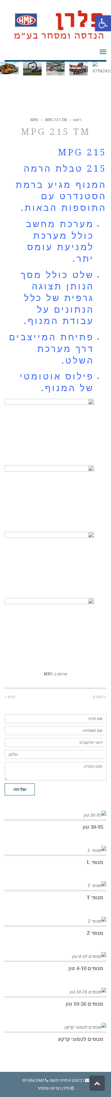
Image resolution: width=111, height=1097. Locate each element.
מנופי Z (95, 933)
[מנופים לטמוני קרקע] (55, 1027)
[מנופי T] (55, 885)
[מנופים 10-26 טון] (55, 992)
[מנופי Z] (55, 921)
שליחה (19, 789)
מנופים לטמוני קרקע (80, 1039)
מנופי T (95, 898)
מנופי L (95, 862)
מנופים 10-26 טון (84, 1004)
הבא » (10, 697)
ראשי (77, 120)
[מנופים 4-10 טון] (55, 956)
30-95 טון (93, 827)
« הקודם (99, 697)
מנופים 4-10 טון (85, 968)
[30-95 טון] (55, 815)
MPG (34, 120)
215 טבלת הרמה (65, 168)
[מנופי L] (55, 850)
